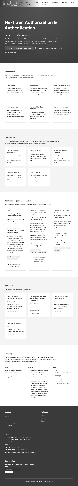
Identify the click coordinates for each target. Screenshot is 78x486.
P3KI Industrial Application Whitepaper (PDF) (19, 48)
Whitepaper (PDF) (38, 261)
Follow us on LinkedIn (10, 52)
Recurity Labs (58, 377)
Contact (72, 2)
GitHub (42, 420)
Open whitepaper (11, 311)
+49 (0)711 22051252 (25, 437)
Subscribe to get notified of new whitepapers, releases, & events (20, 465)
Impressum (27, 481)
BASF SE (57, 370)
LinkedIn (43, 415)
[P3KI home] (10, 3)
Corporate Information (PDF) (47, 481)
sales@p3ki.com (15, 447)
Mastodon (43, 418)
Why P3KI (21, 3)
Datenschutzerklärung (35, 481)
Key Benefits (28, 3)
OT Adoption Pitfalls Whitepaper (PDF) (48, 48)
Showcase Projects (45, 3)
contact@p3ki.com (22, 449)
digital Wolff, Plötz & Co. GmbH (63, 379)
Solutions (36, 2)
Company (64, 2)
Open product (57, 311)
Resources (55, 2)
